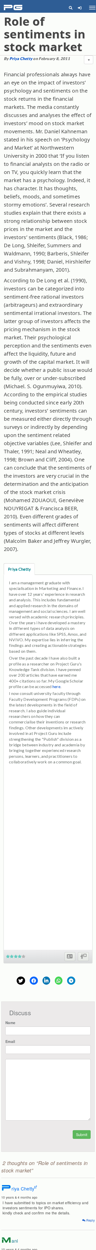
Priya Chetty (20, 58)
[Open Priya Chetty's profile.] (70, 956)
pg (14, 8)
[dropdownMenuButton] (88, 59)
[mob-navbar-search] (70, 8)
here (56, 686)
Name (10, 1022)
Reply (90, 1220)
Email (10, 1041)
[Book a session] (83, 956)
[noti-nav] (79, 8)
